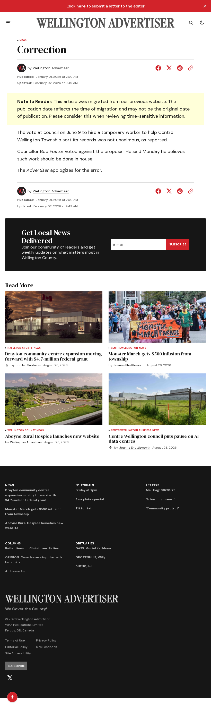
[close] (205, 6)
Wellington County (21, 430)
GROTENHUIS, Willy (90, 557)
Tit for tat (83, 508)
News (23, 40)
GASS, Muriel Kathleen (93, 548)
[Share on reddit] (179, 68)
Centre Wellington (124, 348)
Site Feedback (46, 647)
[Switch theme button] (202, 23)
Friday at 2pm (86, 490)
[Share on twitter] (169, 68)
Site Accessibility (18, 653)
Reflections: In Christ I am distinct (33, 548)
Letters (152, 485)
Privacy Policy (46, 640)
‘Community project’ (162, 508)
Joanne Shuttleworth (129, 365)
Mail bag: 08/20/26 (160, 490)
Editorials (84, 485)
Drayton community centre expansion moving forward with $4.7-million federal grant (30, 495)
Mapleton (14, 348)
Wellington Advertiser (51, 68)
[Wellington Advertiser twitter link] (9, 677)
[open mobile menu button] (8, 22)
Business (145, 430)
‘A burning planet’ (160, 499)
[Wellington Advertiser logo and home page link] (105, 23)
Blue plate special (89, 499)
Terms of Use (15, 640)
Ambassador (15, 571)
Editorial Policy (16, 647)
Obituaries (84, 543)
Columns (12, 543)
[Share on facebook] (159, 68)
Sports (27, 348)
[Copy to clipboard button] (189, 68)
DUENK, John (85, 566)
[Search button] (191, 23)
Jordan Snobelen (28, 365)
